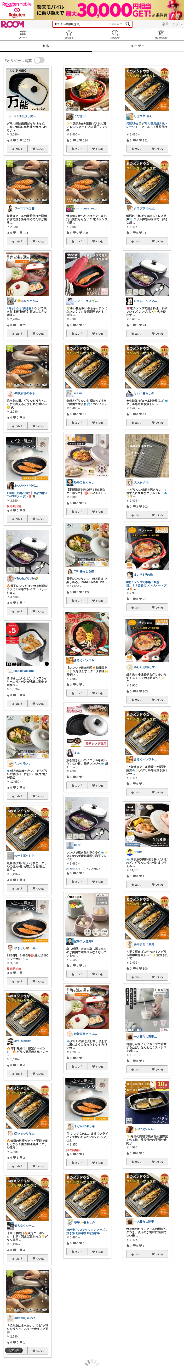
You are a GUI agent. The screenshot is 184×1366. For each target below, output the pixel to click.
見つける (69, 34)
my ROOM (161, 34)
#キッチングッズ (94, 1229)
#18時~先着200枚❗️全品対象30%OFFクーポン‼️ (27, 494)
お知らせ (115, 34)
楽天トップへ (172, 24)
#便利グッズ (74, 1229)
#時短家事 (93, 1233)
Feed (23, 34)
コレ (18, 149)
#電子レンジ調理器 (19, 308)
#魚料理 (81, 1233)
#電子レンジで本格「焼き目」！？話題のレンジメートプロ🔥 (146, 585)
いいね (40, 149)
